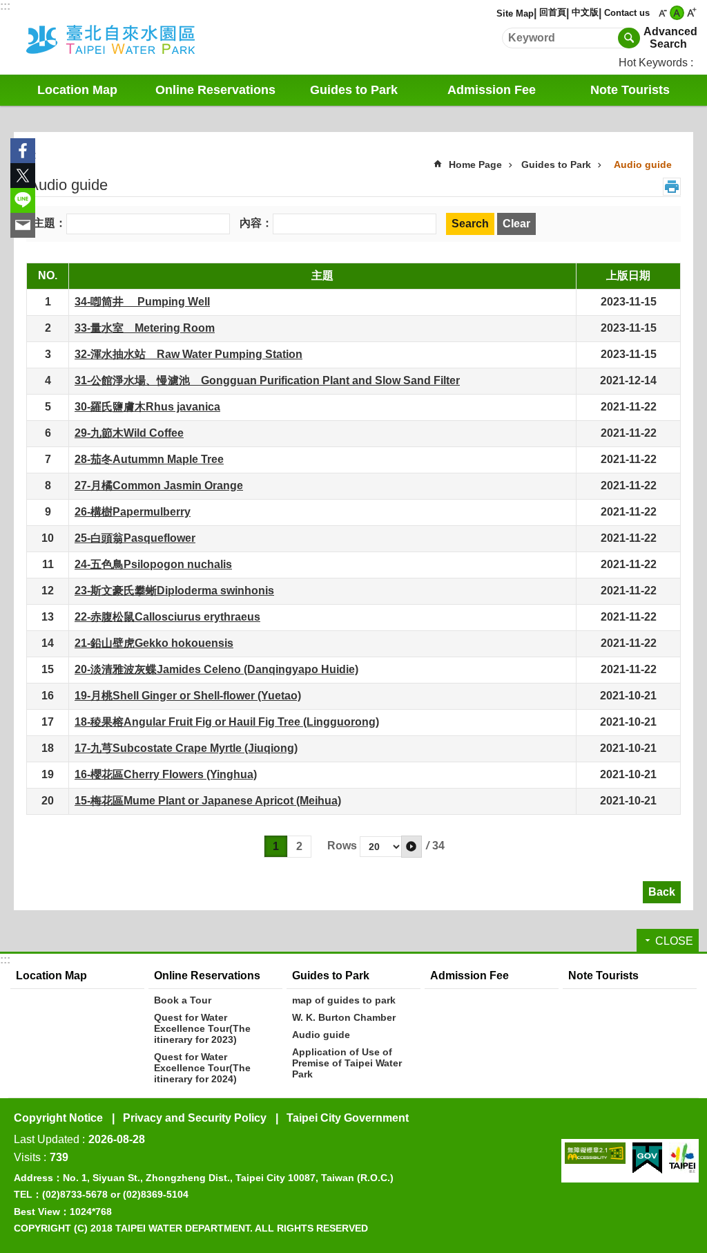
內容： (256, 223)
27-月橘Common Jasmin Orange (159, 485)
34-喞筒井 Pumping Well (142, 302)
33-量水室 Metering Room (145, 328)
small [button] (662, 13)
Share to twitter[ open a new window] (22, 175)
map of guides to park (344, 1000)
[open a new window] (595, 1153)
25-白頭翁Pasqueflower (135, 538)
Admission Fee (491, 90)
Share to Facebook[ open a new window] (22, 150)
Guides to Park (556, 164)
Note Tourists (630, 90)
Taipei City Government (348, 1118)
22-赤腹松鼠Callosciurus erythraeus (167, 617)
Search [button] (629, 38)
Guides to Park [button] (354, 90)
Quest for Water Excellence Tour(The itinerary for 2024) (202, 1067)
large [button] (691, 13)
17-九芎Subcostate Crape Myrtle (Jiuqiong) (186, 748)
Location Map (77, 90)
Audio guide (643, 164)
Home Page (475, 164)
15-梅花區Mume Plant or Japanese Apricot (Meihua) (208, 801)
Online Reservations (207, 975)
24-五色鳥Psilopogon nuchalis (153, 564)
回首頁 (552, 12)
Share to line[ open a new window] (22, 200)
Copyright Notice (58, 1118)
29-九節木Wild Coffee (129, 433)
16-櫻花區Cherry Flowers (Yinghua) (166, 774)
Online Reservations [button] (215, 90)
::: (5, 6)
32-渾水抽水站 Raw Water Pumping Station (188, 354)
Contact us (627, 13)
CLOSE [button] (674, 941)
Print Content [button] (672, 187)
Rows (342, 845)
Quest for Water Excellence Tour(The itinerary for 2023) (202, 1028)
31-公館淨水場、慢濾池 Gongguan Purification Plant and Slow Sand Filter (267, 380)
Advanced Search (668, 38)
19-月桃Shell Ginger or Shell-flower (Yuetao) (188, 695)
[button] (411, 847)
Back (661, 892)
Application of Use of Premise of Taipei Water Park (347, 1063)
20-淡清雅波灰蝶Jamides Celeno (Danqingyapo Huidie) (216, 669)
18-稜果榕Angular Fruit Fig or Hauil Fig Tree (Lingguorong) (227, 722)
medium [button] (677, 13)
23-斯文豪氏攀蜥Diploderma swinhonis (174, 590)
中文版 (585, 12)
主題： (49, 223)
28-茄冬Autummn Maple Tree (149, 459)
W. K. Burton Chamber (344, 1017)
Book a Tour (182, 1000)
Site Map (515, 13)
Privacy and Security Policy (195, 1118)
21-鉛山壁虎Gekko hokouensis (154, 643)
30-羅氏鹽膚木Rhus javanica (147, 407)
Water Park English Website (129, 37)
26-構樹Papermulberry (133, 512)
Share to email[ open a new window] (22, 225)
